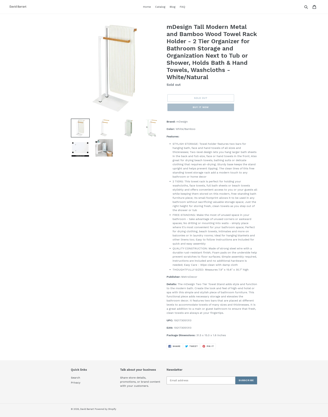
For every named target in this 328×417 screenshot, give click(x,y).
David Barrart (87, 409)
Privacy (75, 382)
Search (75, 377)
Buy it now (201, 107)
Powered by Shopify (105, 409)
